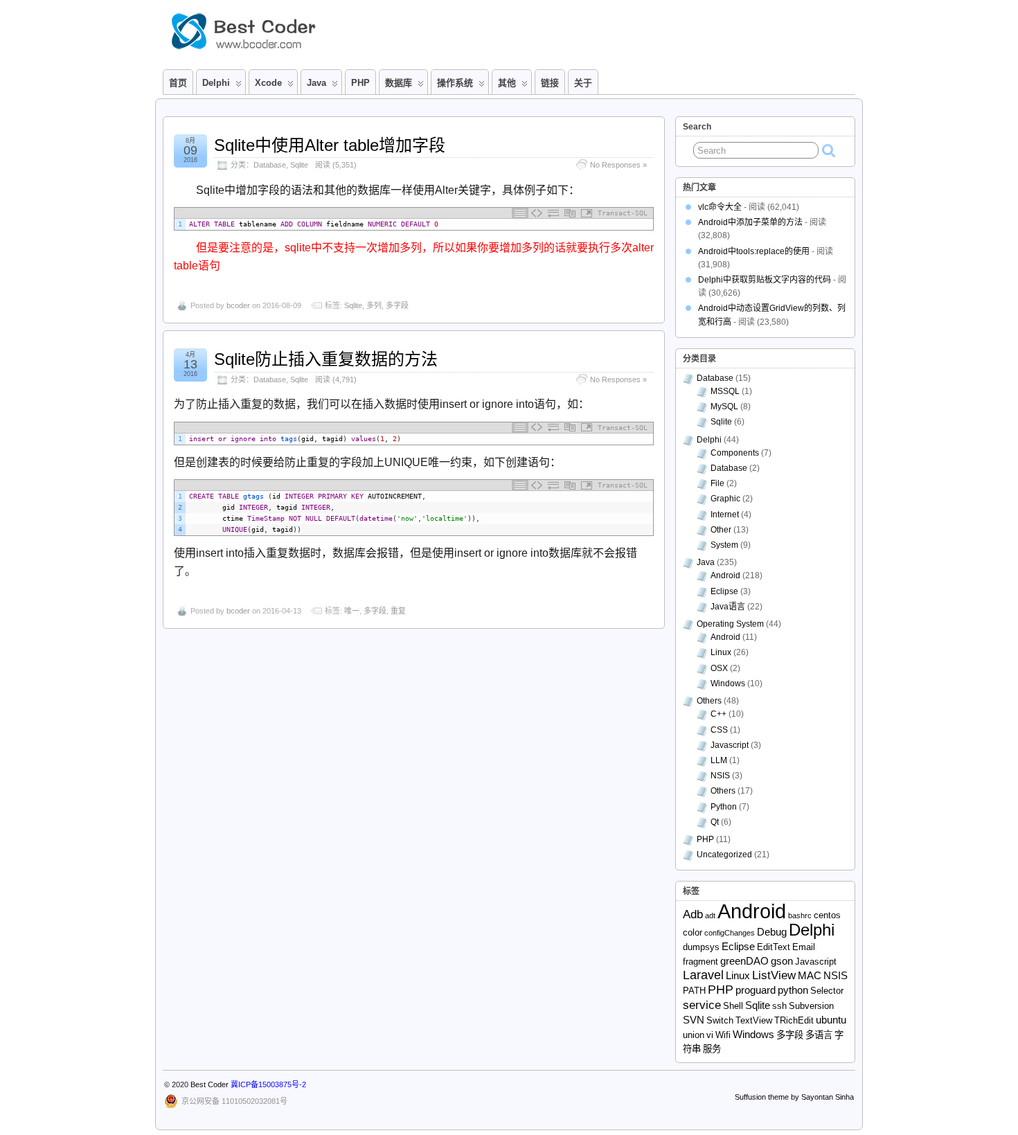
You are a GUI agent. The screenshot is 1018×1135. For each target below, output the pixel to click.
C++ (718, 714)
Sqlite (299, 165)
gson (782, 961)
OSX (719, 668)
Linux (721, 652)
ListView (774, 975)
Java (316, 83)
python (793, 990)
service (702, 1005)
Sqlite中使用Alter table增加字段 (329, 145)
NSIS (720, 775)
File (717, 483)
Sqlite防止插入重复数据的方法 (326, 359)
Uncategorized (724, 854)
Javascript (730, 745)
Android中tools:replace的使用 (754, 251)
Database (269, 165)
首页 (178, 83)
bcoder (238, 305)
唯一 (351, 611)
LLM (719, 760)
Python (724, 807)
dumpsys (701, 947)
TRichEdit (794, 1020)
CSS (719, 730)
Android (725, 575)
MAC (809, 975)
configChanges (729, 933)
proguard (755, 990)
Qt (715, 822)
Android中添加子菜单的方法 (750, 222)
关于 (583, 83)
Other (721, 530)
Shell (733, 1006)
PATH (694, 990)
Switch (719, 1020)
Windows (728, 683)
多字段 (397, 305)
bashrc (800, 915)
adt (710, 915)
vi (709, 1035)
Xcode (268, 83)
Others (709, 701)
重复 (398, 611)
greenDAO (744, 961)
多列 (374, 305)
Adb (693, 914)
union (693, 1035)
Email (803, 947)
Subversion (811, 1006)
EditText (773, 947)
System (724, 545)
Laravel (703, 975)
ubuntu (831, 1020)
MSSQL (725, 391)
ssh (779, 1006)
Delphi (709, 440)
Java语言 (728, 606)
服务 (712, 1049)
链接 (550, 83)
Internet (725, 514)
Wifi (723, 1035)
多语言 (818, 1035)
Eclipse (724, 591)
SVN (693, 1020)
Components (735, 453)
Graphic (725, 498)
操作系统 (455, 83)
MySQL (724, 406)
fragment (700, 961)
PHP (360, 83)
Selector (826, 990)
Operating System (730, 624)
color (692, 932)
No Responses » (618, 165)
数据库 (398, 83)
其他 (507, 83)
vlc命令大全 (720, 207)
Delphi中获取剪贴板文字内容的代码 (764, 280)
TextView (753, 1020)
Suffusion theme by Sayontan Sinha (794, 1097)
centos (827, 915)
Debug (772, 932)
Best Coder (209, 1084)
